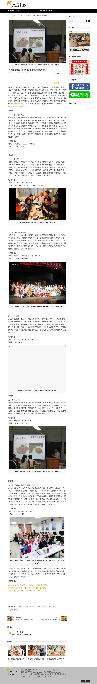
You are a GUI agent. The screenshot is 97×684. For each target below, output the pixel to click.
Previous (18, 617)
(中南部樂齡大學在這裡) (17, 106)
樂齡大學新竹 (42, 606)
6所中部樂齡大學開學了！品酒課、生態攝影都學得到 (28, 585)
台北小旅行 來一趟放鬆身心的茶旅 (23, 619)
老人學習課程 (13, 609)
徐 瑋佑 (20, 632)
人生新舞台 (23, 10)
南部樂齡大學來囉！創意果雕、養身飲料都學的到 (27, 588)
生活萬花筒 (29, 10)
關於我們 (50, 10)
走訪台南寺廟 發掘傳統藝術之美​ (51, 619)
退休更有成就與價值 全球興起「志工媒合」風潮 (27, 590)
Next (57, 617)
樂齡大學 (15, 103)
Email (64, 73)
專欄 (41, 10)
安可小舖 (45, 10)
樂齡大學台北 (31, 606)
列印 (58, 73)
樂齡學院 (17, 10)
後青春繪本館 (36, 10)
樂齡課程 (51, 606)
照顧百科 (12, 10)
